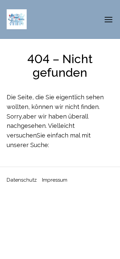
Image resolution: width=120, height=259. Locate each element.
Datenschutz (22, 180)
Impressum (54, 180)
